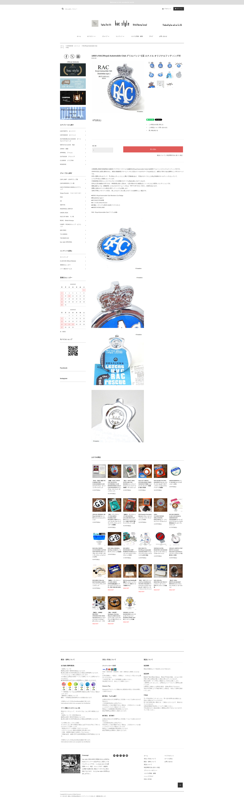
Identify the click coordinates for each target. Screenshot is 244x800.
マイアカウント (169, 755)
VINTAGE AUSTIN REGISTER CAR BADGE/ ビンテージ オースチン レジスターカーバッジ (160, 551)
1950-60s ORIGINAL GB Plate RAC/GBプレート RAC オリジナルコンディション (99, 517)
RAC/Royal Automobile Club (90, 46)
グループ (104, 36)
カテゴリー (90, 36)
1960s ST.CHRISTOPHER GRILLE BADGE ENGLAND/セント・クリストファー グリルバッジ (160, 518)
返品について (161, 155)
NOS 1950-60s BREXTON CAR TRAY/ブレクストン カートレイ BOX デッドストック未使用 (160, 584)
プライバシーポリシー (150, 770)
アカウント (167, 8)
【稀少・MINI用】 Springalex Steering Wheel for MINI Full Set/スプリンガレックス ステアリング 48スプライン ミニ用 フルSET (114, 617)
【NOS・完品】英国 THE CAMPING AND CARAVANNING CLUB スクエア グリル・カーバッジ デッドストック (99, 484)
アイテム (179, 8)
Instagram (63, 378)
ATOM (150, 779)
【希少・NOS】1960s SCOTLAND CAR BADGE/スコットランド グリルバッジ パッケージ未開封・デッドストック (129, 484)
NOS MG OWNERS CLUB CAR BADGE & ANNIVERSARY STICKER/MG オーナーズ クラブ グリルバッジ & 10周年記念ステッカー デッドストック (176, 519)
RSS (145, 779)
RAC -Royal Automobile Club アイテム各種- (105, 212)
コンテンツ (119, 36)
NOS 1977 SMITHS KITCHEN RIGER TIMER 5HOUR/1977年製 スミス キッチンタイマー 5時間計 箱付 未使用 (145, 484)
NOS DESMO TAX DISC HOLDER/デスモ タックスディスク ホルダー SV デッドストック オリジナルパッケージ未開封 (160, 484)
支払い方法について (150, 758)
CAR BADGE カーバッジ (73, 46)
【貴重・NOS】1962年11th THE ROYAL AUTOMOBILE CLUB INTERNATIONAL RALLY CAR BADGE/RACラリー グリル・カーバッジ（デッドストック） (114, 486)
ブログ (151, 36)
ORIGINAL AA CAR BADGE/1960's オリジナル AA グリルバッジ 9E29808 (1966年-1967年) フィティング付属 (129, 616)
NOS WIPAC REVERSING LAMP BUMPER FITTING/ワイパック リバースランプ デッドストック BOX (129, 552)
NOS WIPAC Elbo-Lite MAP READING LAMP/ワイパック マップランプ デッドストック (99, 583)
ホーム (79, 36)
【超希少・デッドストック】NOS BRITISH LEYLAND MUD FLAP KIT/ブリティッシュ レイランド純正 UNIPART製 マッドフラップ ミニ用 (129, 519)
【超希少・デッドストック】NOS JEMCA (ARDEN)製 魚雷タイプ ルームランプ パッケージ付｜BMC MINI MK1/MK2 (114, 584)
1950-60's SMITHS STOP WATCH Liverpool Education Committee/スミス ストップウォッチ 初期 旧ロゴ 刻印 (175, 552)
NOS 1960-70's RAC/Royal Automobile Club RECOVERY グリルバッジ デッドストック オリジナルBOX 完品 (145, 552)
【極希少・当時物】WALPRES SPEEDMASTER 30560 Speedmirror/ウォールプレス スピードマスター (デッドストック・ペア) (98, 617)
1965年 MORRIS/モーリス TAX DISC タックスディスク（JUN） (175, 482)
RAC (67, 47)
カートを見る (169, 758)
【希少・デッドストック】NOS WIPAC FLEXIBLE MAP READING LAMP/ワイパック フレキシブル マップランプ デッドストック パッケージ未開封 (114, 519)
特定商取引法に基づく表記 (175, 155)
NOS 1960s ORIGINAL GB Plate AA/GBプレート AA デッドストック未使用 (114, 550)
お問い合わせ (163, 36)
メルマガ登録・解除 (137, 36)
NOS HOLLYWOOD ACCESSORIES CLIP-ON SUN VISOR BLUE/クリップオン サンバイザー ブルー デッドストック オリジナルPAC (99, 553)
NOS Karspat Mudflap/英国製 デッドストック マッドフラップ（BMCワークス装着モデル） (129, 583)
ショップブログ (148, 776)
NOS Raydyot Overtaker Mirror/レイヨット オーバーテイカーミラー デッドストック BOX (145, 517)
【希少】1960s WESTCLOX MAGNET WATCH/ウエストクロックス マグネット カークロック (175, 584)
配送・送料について (150, 761)
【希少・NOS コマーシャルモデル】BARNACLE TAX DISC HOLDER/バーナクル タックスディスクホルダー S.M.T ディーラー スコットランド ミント (145, 585)
